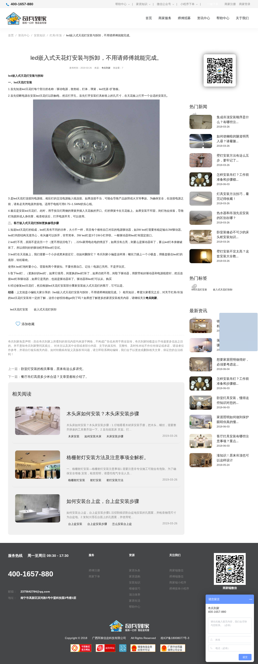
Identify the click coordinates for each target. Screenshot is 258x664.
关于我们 (242, 18)
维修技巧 (134, 588)
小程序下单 (187, 4)
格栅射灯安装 (76, 480)
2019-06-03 (223, 184)
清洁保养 (134, 594)
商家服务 (164, 18)
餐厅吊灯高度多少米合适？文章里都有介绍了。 (55, 376)
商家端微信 (176, 570)
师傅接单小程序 (179, 588)
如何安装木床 (92, 436)
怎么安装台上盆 (122, 524)
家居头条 (134, 570)
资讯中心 (203, 18)
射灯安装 (95, 480)
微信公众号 (164, 4)
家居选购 (134, 576)
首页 (149, 18)
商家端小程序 (177, 582)
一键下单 (212, 4)
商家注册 (230, 4)
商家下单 (94, 576)
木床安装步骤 (114, 436)
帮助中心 (121, 4)
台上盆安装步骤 (97, 524)
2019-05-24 (223, 465)
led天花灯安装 (19, 309)
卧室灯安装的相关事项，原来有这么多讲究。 (53, 369)
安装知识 (39, 35)
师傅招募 (184, 18)
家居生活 (134, 600)
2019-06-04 (223, 369)
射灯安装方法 (114, 480)
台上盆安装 (75, 524)
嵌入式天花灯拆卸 (45, 309)
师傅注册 (94, 570)
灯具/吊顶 (56, 35)
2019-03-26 (223, 126)
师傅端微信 (176, 576)
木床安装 (73, 436)
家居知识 (141, 4)
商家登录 (244, 4)
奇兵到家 (106, 68)
